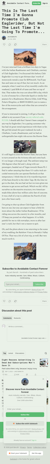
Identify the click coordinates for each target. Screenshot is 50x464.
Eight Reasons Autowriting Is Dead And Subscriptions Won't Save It (18, 362)
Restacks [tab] (17, 318)
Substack (13, 459)
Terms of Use (36, 429)
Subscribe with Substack (26, 423)
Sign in (45, 3)
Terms (29, 447)
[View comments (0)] (9, 44)
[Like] (4, 44)
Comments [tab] (7, 318)
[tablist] (12, 318)
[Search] (45, 353)
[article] (25, 367)
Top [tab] (4, 353)
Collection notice (39, 447)
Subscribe (36, 3)
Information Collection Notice (29, 431)
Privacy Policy (25, 434)
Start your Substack (19, 453)
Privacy (23, 447)
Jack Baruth (12, 37)
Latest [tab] (10, 353)
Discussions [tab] (19, 353)
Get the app (36, 453)
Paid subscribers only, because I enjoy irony (19, 368)
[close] (43, 379)
